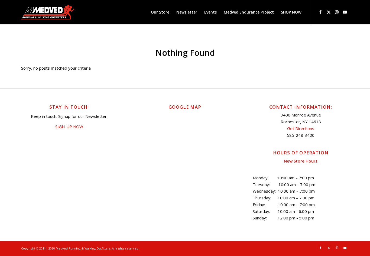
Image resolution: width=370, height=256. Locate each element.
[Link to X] (328, 12)
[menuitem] (160, 12)
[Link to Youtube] (345, 12)
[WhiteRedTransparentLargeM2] (47, 12)
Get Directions (300, 128)
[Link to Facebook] (320, 12)
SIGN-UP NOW (69, 126)
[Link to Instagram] (337, 12)
